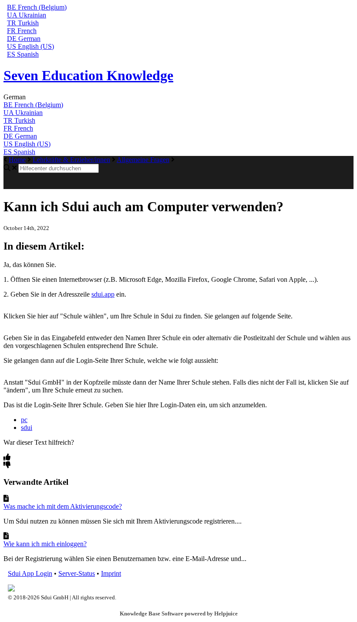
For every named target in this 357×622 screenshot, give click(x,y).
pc (24, 419)
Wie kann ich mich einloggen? (45, 544)
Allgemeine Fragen (143, 159)
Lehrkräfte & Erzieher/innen (71, 159)
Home (17, 159)
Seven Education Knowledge (88, 75)
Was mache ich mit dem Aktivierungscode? (62, 506)
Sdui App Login (30, 573)
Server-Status (76, 573)
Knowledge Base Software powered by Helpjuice (179, 613)
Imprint (111, 573)
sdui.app (103, 294)
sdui (26, 427)
